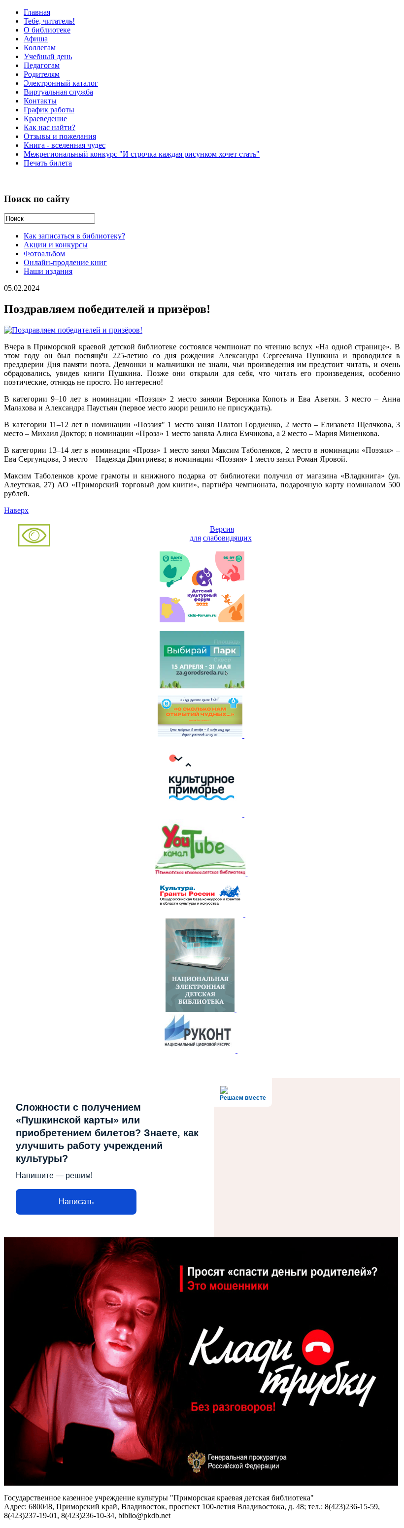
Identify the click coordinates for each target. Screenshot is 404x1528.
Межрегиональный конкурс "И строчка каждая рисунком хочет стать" (142, 154)
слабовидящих (227, 538)
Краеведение (45, 118)
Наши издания (48, 271)
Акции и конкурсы (56, 244)
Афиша (36, 38)
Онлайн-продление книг (65, 262)
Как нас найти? (49, 127)
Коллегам (40, 47)
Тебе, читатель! (49, 21)
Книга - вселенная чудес (64, 145)
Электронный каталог (61, 83)
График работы (49, 109)
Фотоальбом (44, 253)
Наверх (16, 510)
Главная (37, 12)
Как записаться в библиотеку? (74, 236)
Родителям (42, 74)
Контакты (40, 101)
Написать (76, 1201)
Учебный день (48, 56)
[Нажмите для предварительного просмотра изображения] (73, 330)
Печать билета (48, 163)
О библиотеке (47, 30)
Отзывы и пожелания (60, 136)
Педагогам (42, 65)
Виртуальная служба (58, 92)
